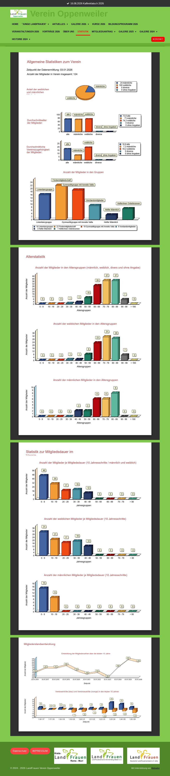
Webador (155, 768)
